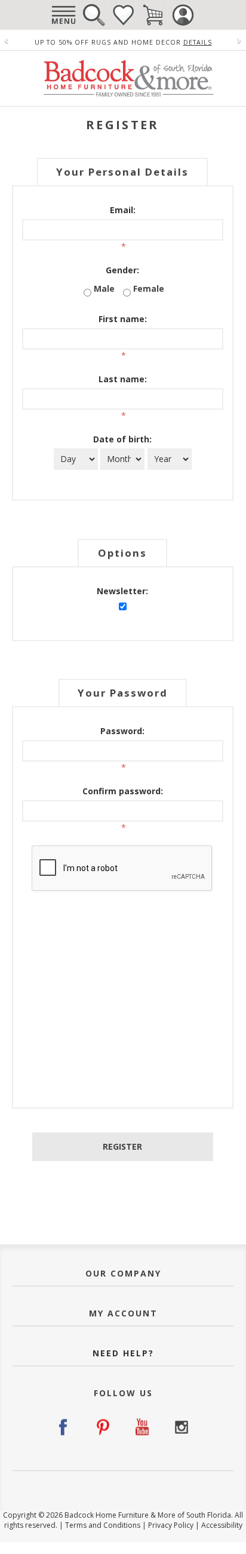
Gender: (122, 270)
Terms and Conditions (102, 1525)
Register (122, 1146)
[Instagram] (181, 1427)
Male (104, 288)
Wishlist (123, 15)
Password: (122, 731)
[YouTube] (142, 1427)
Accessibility (221, 1525)
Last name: (123, 379)
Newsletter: (122, 591)
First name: (123, 318)
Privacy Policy (170, 1525)
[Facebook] (65, 1427)
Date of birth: (122, 439)
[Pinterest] (104, 1427)
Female (148, 288)
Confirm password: (122, 791)
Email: (123, 210)
